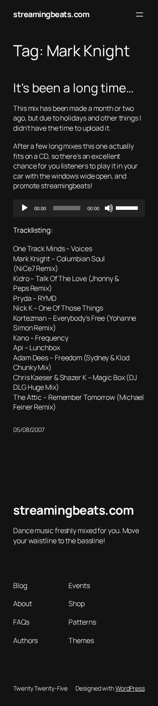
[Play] (24, 208)
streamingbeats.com (51, 14)
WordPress (130, 688)
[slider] (128, 207)
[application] (79, 208)
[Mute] (108, 208)
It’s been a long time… (73, 88)
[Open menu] (139, 14)
